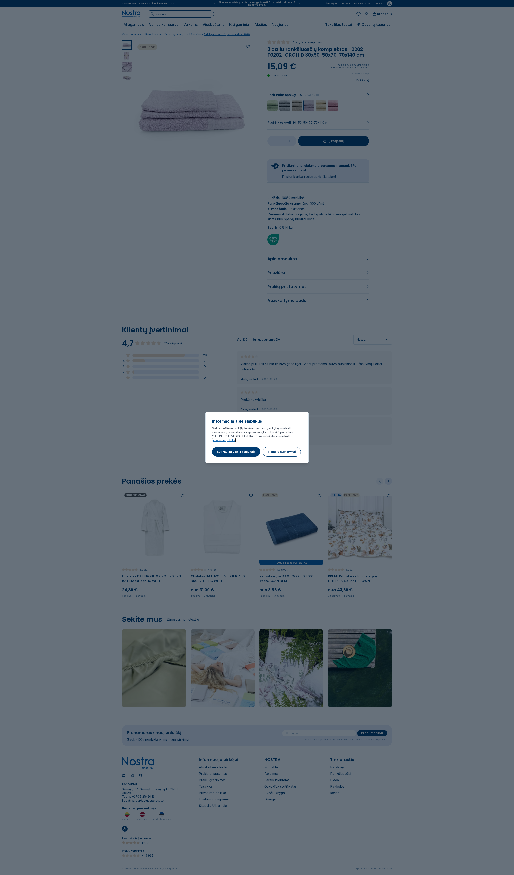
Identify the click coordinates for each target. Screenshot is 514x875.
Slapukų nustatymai (282, 451)
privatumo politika (223, 440)
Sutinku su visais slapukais (236, 451)
